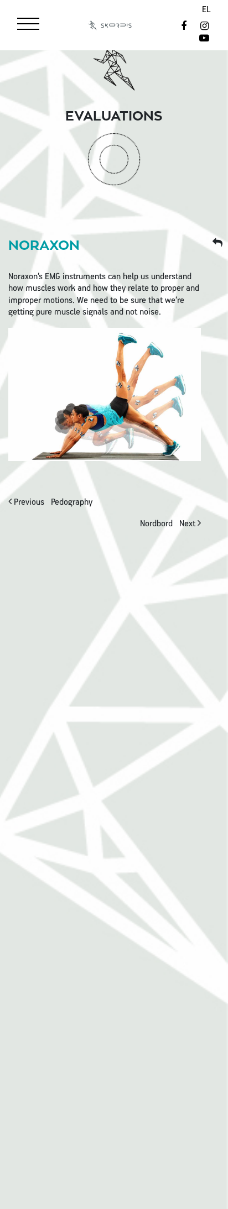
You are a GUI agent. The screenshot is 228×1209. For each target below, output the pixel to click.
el (206, 10)
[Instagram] (204, 27)
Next (169, 524)
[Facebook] (185, 27)
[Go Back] (217, 244)
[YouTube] (204, 39)
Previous (52, 502)
